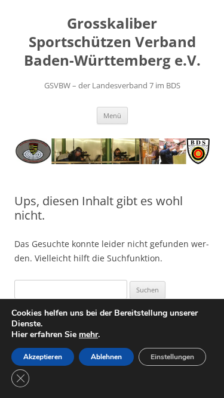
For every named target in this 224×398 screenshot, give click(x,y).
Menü (112, 115)
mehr (88, 334)
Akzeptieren (42, 357)
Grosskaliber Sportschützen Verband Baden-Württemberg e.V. (112, 42)
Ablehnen (106, 357)
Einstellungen (172, 357)
